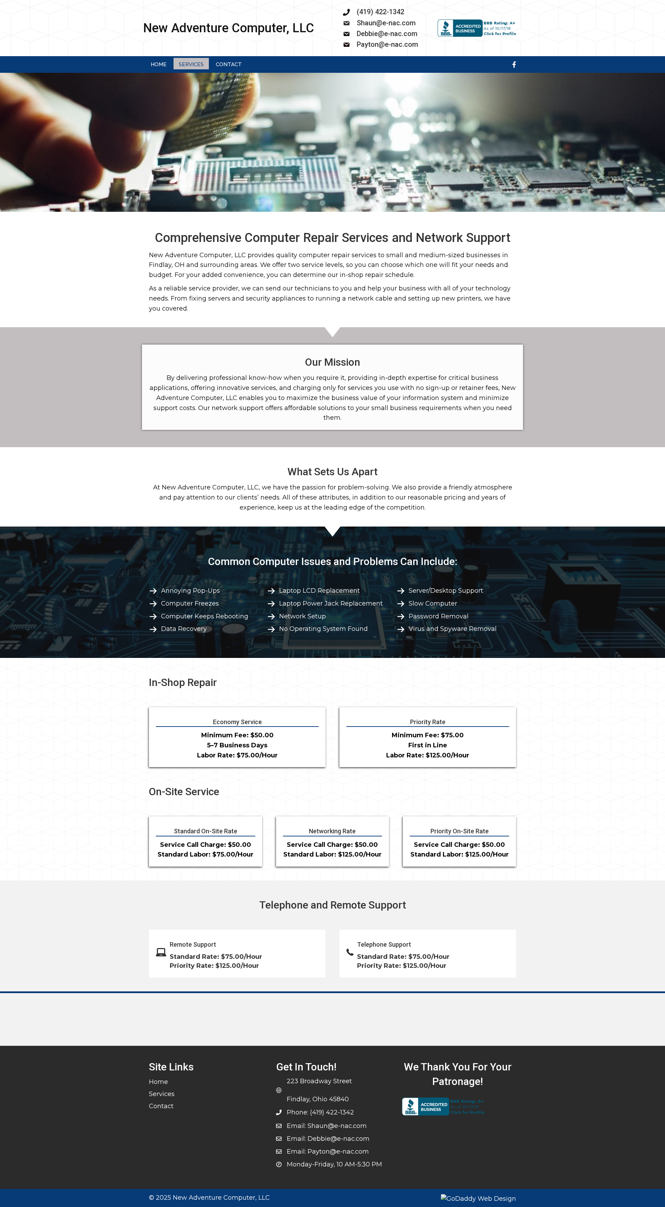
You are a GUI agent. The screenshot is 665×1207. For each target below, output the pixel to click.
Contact (161, 1106)
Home (158, 1082)
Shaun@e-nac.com (386, 23)
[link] (158, 63)
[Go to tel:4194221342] (383, 12)
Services (162, 1094)
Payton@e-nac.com (387, 44)
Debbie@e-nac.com (387, 33)
